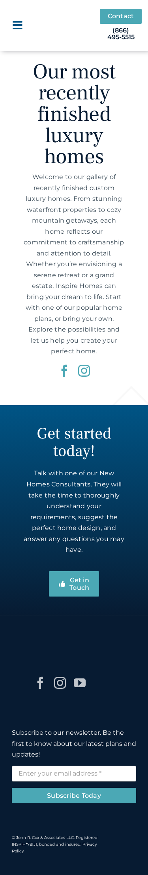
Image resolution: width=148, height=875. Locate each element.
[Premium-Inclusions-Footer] (50, 633)
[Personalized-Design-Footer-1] (82, 633)
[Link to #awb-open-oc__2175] (17, 25)
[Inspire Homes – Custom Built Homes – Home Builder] (67, 16)
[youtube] (80, 683)
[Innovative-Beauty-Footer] (18, 633)
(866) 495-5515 (121, 34)
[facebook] (64, 371)
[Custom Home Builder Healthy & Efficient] (115, 633)
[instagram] (84, 371)
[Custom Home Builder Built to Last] (18, 671)
